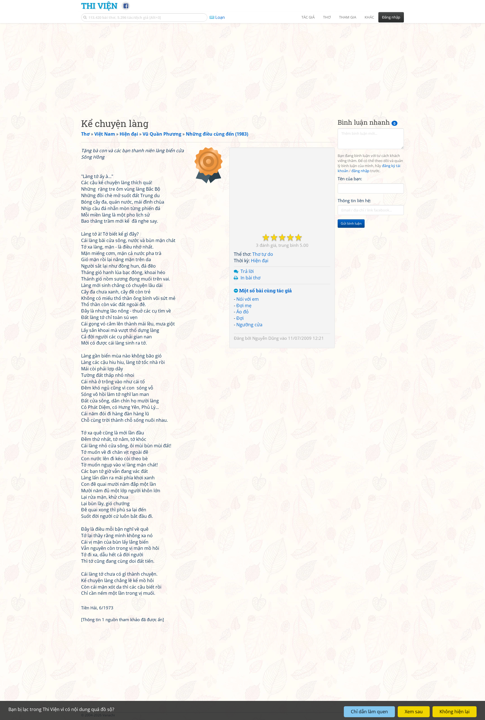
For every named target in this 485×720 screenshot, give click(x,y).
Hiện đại (259, 261)
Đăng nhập (391, 17)
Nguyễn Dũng (265, 338)
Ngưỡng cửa (249, 325)
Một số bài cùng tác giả (265, 290)
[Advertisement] (242, 66)
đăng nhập (360, 170)
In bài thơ (250, 278)
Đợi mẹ (243, 305)
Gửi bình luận (351, 223)
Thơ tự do (262, 254)
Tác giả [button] (308, 17)
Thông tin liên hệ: (354, 200)
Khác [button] (369, 17)
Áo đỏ (242, 312)
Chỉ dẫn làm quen (369, 711)
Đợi (240, 318)
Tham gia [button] (347, 17)
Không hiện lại (455, 711)
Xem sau (414, 711)
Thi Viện (99, 5)
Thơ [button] (327, 17)
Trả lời (247, 271)
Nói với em (247, 299)
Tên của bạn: (350, 178)
